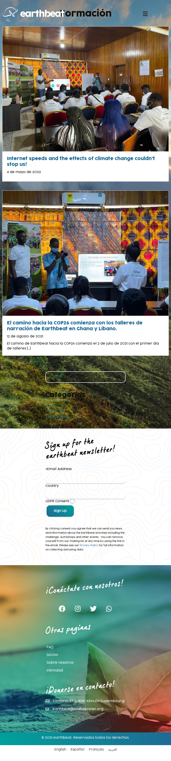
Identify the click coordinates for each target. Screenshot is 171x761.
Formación (55, 411)
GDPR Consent (57, 501)
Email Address (59, 469)
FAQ (50, 647)
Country (52, 485)
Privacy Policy (89, 545)
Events (50, 406)
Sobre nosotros (60, 662)
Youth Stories (56, 416)
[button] (62, 609)
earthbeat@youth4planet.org (77, 709)
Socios (52, 654)
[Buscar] (119, 377)
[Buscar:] (85, 377)
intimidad (55, 670)
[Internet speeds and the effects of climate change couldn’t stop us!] (85, 89)
